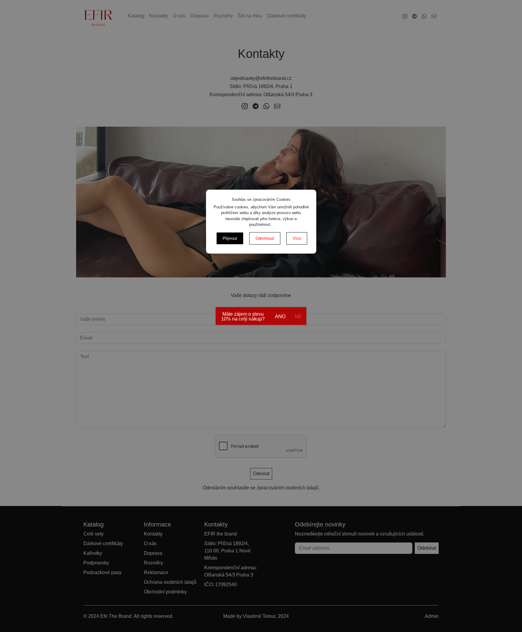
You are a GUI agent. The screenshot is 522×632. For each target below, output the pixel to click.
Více (297, 238)
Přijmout (230, 238)
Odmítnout (265, 238)
